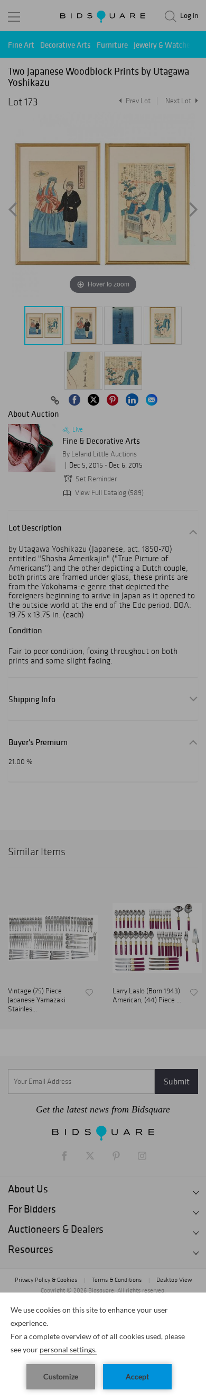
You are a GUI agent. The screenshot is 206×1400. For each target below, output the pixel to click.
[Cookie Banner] (103, 1346)
